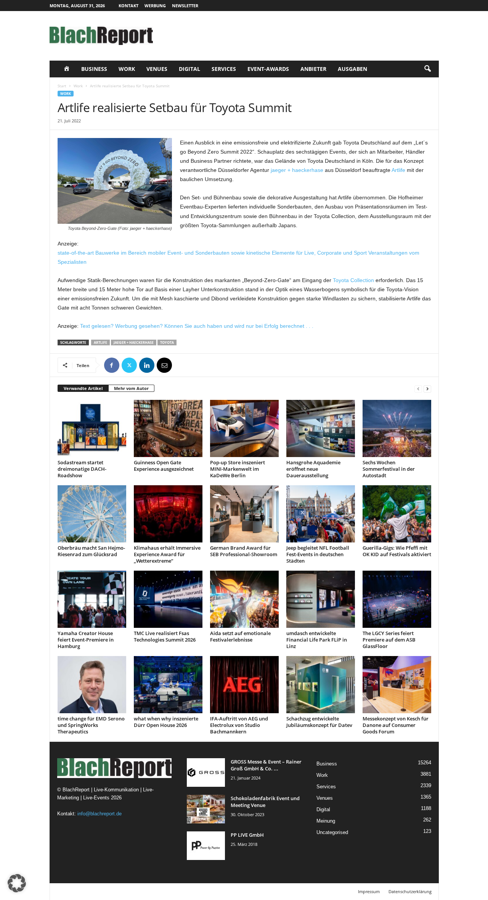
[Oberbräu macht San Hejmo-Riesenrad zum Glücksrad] (92, 513)
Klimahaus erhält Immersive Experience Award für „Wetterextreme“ (167, 554)
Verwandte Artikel (83, 388)
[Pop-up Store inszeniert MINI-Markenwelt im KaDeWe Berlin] (244, 428)
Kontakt (128, 5)
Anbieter (313, 68)
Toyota (167, 342)
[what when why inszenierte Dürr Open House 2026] (168, 684)
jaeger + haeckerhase (297, 170)
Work (127, 68)
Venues (156, 68)
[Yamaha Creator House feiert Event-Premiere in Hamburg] (92, 599)
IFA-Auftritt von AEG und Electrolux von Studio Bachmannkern (239, 725)
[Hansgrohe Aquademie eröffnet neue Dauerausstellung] (320, 428)
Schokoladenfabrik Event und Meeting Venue (265, 802)
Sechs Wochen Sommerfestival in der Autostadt (389, 469)
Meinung (325, 821)
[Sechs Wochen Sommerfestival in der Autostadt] (397, 428)
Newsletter (185, 5)
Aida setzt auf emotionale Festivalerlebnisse (240, 636)
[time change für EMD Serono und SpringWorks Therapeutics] (92, 684)
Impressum (369, 891)
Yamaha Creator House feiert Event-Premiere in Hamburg (86, 640)
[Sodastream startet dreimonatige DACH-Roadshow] (92, 428)
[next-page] (427, 389)
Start (62, 85)
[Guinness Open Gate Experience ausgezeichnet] (168, 428)
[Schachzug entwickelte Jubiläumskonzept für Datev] (320, 684)
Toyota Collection (353, 280)
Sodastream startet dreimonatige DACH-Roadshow (82, 469)
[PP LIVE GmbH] (206, 845)
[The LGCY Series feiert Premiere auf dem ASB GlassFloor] (397, 599)
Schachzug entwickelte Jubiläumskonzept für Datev (319, 721)
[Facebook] (111, 365)
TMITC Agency (121, 891)
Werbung (155, 5)
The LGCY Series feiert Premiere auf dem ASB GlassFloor (389, 640)
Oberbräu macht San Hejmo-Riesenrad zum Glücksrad (91, 551)
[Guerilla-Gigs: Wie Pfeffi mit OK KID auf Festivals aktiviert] (397, 513)
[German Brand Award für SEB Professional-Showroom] (244, 513)
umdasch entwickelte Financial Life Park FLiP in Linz (316, 640)
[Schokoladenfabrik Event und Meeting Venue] (206, 809)
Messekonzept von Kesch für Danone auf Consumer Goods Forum (396, 725)
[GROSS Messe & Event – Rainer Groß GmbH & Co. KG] (206, 772)
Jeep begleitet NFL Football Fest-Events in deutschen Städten (317, 554)
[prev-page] (418, 389)
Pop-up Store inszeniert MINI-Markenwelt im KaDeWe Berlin (237, 469)
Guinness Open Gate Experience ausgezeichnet (164, 465)
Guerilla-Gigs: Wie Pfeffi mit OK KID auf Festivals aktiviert (397, 551)
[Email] (164, 365)
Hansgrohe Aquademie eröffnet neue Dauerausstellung (313, 469)
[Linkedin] (146, 365)
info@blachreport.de (99, 814)
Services (224, 68)
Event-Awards (268, 68)
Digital (189, 68)
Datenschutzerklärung (410, 891)
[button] (427, 69)
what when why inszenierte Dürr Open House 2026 (166, 721)
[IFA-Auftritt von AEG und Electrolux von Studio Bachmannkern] (244, 684)
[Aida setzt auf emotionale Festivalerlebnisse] (244, 599)
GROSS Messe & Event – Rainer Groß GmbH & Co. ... (266, 765)
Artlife (398, 170)
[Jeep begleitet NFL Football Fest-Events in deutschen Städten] (320, 513)
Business (94, 68)
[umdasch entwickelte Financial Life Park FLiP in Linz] (320, 599)
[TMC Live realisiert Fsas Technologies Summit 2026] (168, 599)
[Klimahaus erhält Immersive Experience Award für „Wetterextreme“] (168, 513)
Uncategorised (332, 832)
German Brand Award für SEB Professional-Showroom (243, 551)
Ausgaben (352, 68)
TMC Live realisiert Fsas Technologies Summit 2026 (165, 636)
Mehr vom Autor (131, 388)
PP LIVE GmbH (247, 834)
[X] (129, 365)
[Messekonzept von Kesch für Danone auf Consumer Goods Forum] (397, 684)
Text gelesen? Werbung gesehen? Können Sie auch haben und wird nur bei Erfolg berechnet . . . (196, 326)
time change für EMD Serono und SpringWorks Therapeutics (91, 725)
